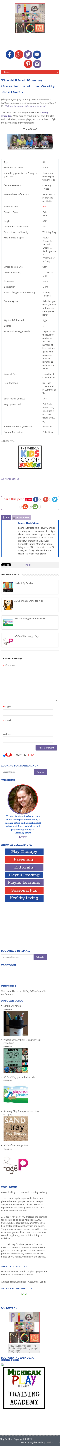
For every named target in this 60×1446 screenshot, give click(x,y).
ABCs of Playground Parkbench (19, 1077)
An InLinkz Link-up (10, 478)
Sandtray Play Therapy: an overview (21, 1111)
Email (7, 721)
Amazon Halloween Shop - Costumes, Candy (23, 1281)
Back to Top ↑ (53, 1442)
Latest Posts (22, 517)
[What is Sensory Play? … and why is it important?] (16, 1072)
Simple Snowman (12, 1005)
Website (7, 734)
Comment (9, 665)
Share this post (13, 499)
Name (7, 707)
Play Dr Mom (6, 1439)
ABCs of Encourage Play (16, 1145)
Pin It (27, 564)
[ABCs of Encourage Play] (16, 1175)
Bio (7, 517)
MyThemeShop (37, 1442)
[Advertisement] (30, 42)
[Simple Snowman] (16, 1035)
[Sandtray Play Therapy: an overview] (16, 1141)
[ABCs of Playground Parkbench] (16, 1107)
